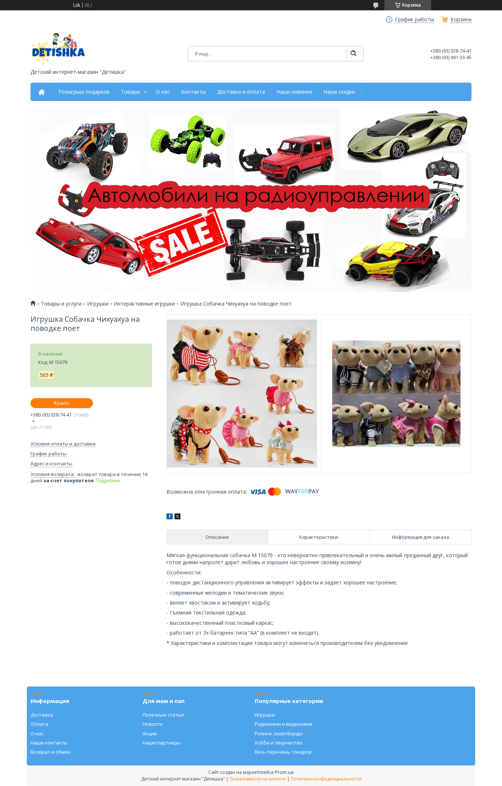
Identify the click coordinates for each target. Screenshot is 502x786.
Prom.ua (284, 772)
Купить (61, 403)
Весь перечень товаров (283, 752)
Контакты (193, 92)
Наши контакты (49, 742)
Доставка (42, 714)
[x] (177, 517)
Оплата (39, 724)
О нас (163, 92)
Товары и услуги (61, 303)
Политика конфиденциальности (326, 779)
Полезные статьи (163, 714)
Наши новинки (294, 92)
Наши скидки (339, 92)
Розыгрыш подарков (84, 92)
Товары (130, 92)
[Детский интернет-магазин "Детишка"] (58, 48)
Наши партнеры (162, 742)
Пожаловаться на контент (258, 779)
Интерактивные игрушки (144, 303)
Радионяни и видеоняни (283, 724)
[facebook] (169, 517)
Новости (152, 724)
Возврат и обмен (51, 752)
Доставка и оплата (241, 92)
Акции (150, 733)
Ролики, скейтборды (278, 733)
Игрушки (97, 303)
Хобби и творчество (278, 742)
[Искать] (353, 53)
